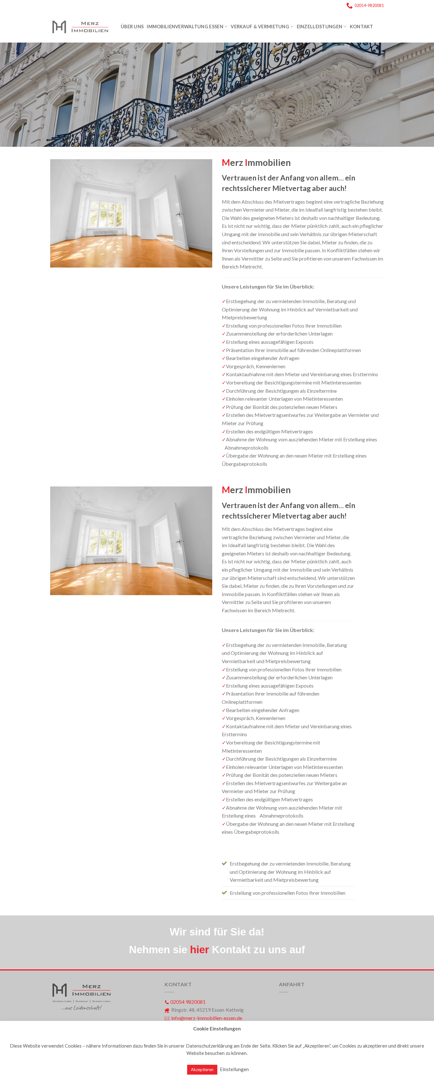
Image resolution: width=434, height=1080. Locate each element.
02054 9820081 (188, 1002)
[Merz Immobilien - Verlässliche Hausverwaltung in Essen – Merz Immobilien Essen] (80, 26)
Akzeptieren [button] (202, 1069)
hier (199, 949)
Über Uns (132, 26)
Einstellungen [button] (234, 1069)
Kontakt (361, 26)
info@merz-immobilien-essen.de (206, 1018)
